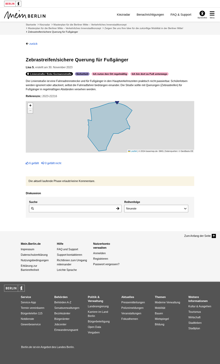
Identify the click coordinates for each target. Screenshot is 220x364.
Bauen (159, 313)
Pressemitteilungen (133, 302)
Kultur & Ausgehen (199, 306)
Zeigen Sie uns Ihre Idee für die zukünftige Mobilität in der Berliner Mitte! (143, 28)
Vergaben (94, 332)
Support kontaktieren (69, 254)
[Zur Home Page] (24, 14)
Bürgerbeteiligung (99, 321)
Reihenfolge (132, 202)
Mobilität (160, 307)
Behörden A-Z (62, 302)
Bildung (159, 324)
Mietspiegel (162, 318)
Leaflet (133, 151)
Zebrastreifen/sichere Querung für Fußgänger (53, 31)
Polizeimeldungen (132, 307)
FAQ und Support (67, 249)
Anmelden (99, 253)
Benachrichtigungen (150, 14)
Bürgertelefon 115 (31, 313)
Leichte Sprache (67, 269)
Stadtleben (195, 322)
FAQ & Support (180, 14)
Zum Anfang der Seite (197, 235)
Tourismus (194, 311)
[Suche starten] (118, 208)
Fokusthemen (129, 318)
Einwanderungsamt (66, 329)
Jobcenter (60, 324)
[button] (117, 101)
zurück (33, 43)
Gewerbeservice (31, 324)
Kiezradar (123, 14)
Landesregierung (98, 306)
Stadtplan (194, 328)
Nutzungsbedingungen (35, 260)
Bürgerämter (61, 318)
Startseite (31, 24)
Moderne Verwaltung (167, 302)
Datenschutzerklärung (34, 254)
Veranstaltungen (131, 313)
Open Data (94, 327)
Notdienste (27, 318)
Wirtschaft (194, 317)
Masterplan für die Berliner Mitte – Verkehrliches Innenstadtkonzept (89, 24)
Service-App (28, 302)
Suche (33, 202)
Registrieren (100, 258)
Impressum (27, 249)
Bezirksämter (62, 313)
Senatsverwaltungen (66, 307)
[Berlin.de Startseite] (14, 288)
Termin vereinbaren (32, 307)
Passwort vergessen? (106, 264)
